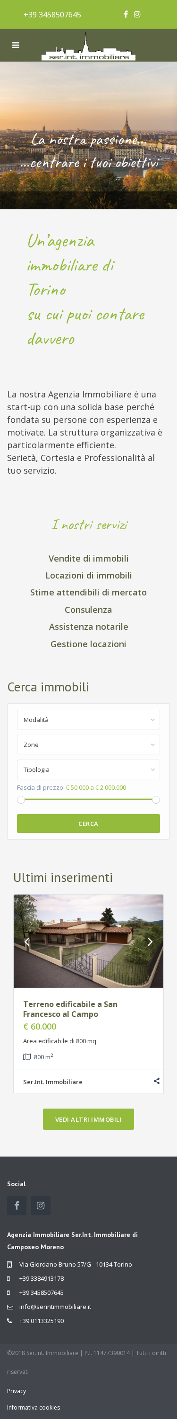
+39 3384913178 (41, 1278)
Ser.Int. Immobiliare (53, 1082)
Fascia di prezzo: (41, 787)
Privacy (16, 1391)
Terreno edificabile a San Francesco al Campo (70, 1009)
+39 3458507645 (52, 14)
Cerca (88, 823)
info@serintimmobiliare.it (55, 1306)
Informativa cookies (33, 1407)
